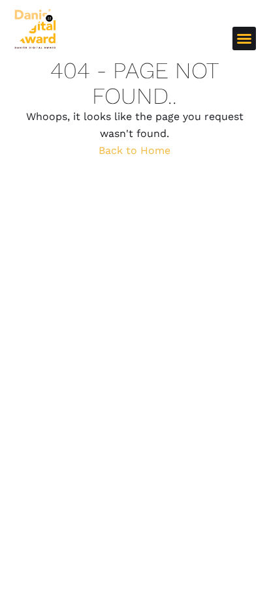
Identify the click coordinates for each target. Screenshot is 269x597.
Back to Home (134, 150)
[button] (244, 38)
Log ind (150, 37)
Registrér (199, 37)
